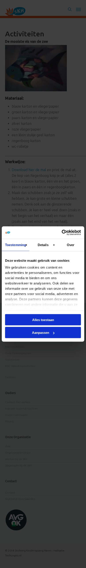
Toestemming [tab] (15, 245)
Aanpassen (40, 332)
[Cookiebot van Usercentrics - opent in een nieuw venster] (62, 232)
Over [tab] (70, 245)
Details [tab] (43, 245)
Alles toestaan (43, 319)
